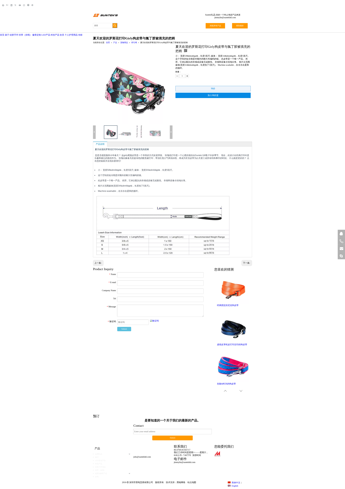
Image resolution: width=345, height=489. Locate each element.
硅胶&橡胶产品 (101, 473)
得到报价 (240, 26)
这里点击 (213, 400)
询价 (213, 88)
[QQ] (341, 233)
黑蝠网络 (181, 482)
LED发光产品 (100, 460)
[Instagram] (24, 5)
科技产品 (55, 35)
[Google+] (7, 5)
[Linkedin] (11, 5)
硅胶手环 (14, 35)
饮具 (62, 35)
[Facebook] (3, 5)
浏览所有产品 (215, 26)
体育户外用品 (100, 467)
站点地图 (191, 482)
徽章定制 (36, 35)
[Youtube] (20, 5)
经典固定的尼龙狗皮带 (228, 305)
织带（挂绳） (25, 35)
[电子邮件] (341, 248)
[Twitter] (15, 5)
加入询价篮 (213, 95)
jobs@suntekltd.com (142, 457)
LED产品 (46, 35)
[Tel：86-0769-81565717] (341, 241)
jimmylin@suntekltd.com (225, 17)
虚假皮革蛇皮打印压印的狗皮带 (232, 344)
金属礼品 (98, 454)
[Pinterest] (28, 5)
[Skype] (341, 256)
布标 (80, 35)
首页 (2, 35)
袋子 (7, 35)
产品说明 (100, 144)
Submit (124, 329)
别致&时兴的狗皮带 (226, 384)
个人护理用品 (71, 35)
